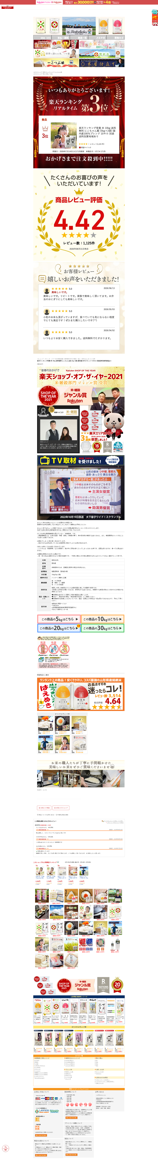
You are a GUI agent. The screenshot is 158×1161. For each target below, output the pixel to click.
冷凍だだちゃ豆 (100, 1083)
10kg (51, 74)
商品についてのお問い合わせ (46, 814)
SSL (74, 1133)
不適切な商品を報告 (63, 814)
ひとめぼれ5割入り (70, 1062)
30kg (97, 1065)
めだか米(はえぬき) (39, 1078)
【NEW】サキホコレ (40, 1065)
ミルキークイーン (39, 1076)
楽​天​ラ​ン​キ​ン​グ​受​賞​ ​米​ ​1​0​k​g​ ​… (84, 878)
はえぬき (37, 1060)
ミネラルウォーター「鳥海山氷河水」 (105, 1081)
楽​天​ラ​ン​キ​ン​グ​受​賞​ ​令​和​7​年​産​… (73, 878)
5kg (96, 1060)
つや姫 (36, 1064)
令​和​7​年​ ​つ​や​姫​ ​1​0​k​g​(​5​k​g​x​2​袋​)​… (40, 878)
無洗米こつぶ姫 (69, 1071)
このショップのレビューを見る (115, 822)
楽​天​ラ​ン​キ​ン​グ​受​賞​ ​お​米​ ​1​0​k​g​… (62, 878)
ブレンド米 (69, 1069)
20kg (97, 1064)
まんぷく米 (68, 1079)
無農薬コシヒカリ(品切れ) (41, 1074)
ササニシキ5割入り (70, 1064)
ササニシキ (37, 1069)
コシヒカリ (37, 1071)
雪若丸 (36, 1062)
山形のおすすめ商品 (102, 1077)
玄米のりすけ (68, 1075)
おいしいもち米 (100, 1071)
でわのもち (98, 1073)
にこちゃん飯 (58, 72)
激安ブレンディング (48, 72)
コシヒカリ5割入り (70, 1065)
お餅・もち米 (100, 1069)
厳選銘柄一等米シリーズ (42, 1058)
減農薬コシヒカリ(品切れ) (41, 1072)
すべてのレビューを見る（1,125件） (114, 821)
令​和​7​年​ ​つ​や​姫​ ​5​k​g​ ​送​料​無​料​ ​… (51, 878)
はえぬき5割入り (69, 1060)
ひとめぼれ (37, 1067)
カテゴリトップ (37, 72)
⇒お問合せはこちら (101, 1095)
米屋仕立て (68, 1073)
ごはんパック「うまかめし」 (103, 1079)
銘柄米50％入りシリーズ (73, 1058)
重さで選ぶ (46, 74)
